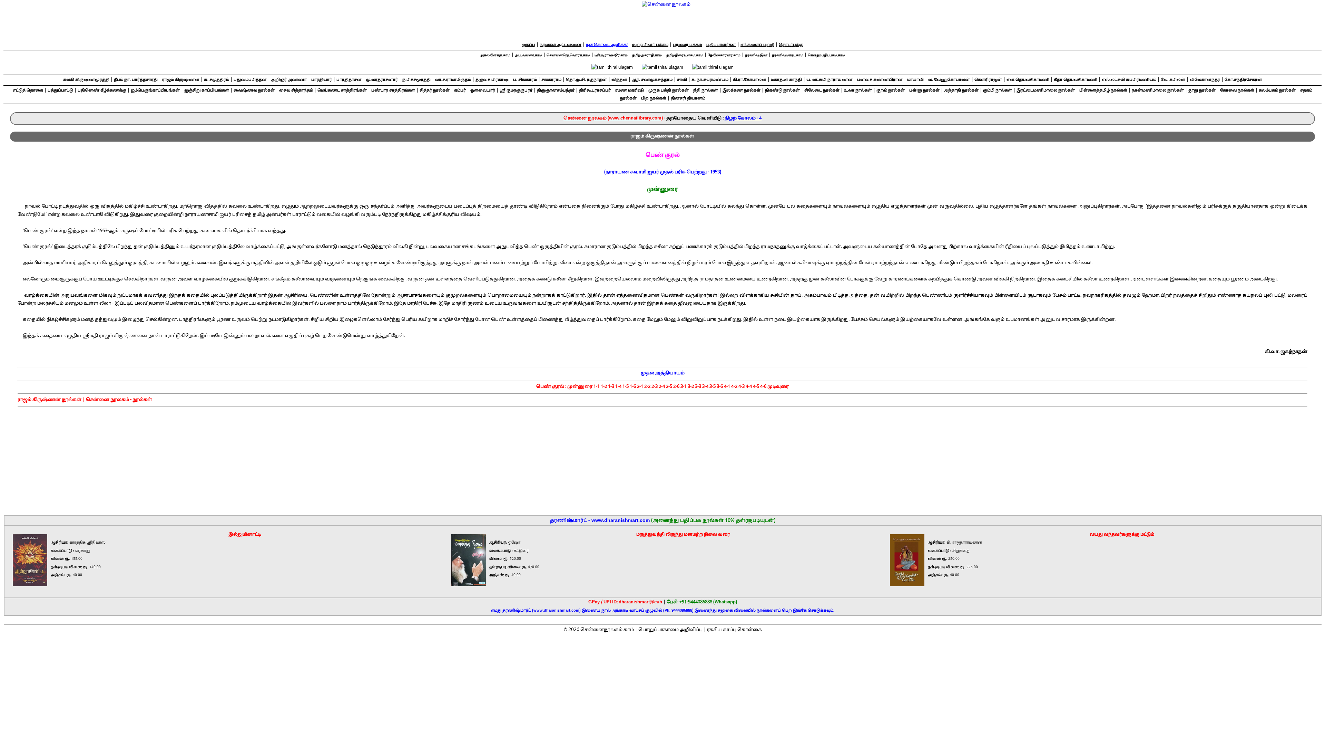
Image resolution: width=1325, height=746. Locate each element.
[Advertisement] (663, 458)
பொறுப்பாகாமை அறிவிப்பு (670, 630)
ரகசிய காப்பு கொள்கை (734, 630)
